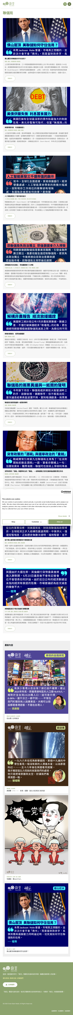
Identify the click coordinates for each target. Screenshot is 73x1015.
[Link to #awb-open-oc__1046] (65, 4)
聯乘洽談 (13, 978)
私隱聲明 (60, 1011)
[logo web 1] (8, 3)
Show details (62, 516)
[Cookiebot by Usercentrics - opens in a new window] (62, 492)
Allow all (59, 522)
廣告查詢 (6, 978)
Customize (35, 522)
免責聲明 (67, 1011)
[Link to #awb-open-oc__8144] (69, 4)
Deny (13, 522)
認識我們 (20, 978)
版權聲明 (54, 1011)
